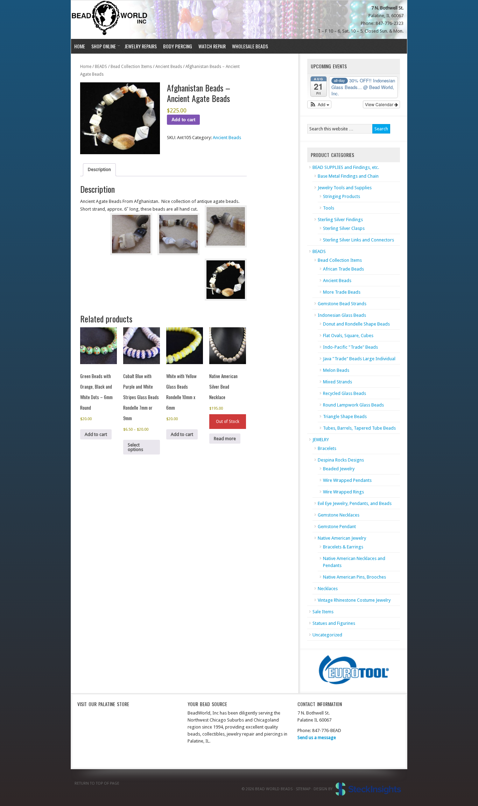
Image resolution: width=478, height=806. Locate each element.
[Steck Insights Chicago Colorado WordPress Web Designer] (368, 789)
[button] (319, 104)
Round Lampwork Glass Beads (353, 405)
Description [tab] (99, 169)
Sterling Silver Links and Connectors (358, 240)
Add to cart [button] (96, 434)
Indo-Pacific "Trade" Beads (350, 347)
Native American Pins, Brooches (354, 577)
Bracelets (327, 448)
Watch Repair (212, 46)
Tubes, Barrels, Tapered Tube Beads (359, 428)
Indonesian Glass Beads (342, 315)
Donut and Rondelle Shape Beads (356, 324)
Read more (225, 438)
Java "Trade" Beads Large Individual (359, 358)
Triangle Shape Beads (345, 416)
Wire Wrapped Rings (343, 491)
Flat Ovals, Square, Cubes (348, 335)
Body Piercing (177, 46)
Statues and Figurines (333, 623)
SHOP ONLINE (102, 46)
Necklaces (328, 588)
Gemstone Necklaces (338, 515)
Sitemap (303, 789)
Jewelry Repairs (141, 46)
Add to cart (183, 119)
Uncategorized (327, 634)
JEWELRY (320, 439)
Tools (328, 208)
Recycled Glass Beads (344, 393)
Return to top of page (97, 783)
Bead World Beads (110, 19)
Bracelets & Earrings (343, 546)
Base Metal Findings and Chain (348, 176)
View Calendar (379, 104)
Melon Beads (336, 370)
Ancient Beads (168, 66)
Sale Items (322, 611)
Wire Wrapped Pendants (347, 480)
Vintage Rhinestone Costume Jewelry (354, 600)
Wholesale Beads (250, 46)
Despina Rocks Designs (341, 460)
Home (79, 46)
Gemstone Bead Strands (342, 303)
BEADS (101, 66)
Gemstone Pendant (337, 526)
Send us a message (316, 737)
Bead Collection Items (131, 66)
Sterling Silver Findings (340, 219)
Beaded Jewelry (338, 468)
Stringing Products (341, 196)
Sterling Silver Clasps (344, 228)
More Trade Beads (341, 292)
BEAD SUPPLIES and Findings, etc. (345, 167)
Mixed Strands (337, 381)
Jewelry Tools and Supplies (345, 187)
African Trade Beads (343, 269)
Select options (135, 447)
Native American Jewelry (342, 538)
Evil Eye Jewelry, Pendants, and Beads (355, 503)
